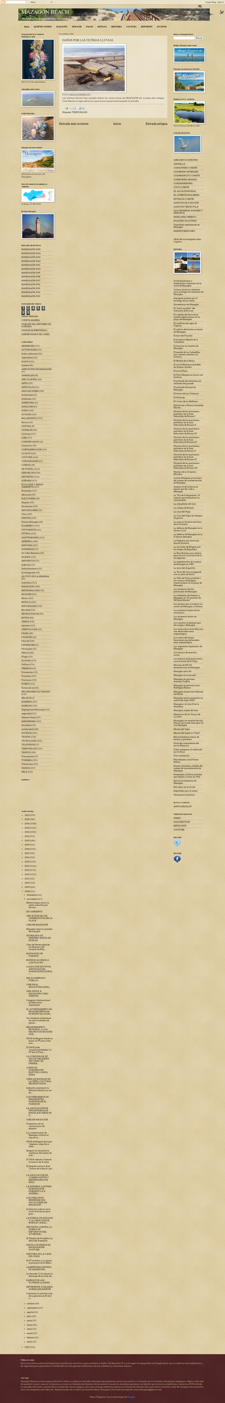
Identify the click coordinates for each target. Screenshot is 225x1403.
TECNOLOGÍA (29, 741)
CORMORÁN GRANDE (185, 179)
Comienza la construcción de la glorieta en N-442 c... (39, 1295)
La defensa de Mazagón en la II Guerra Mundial (188, 535)
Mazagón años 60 (182, 671)
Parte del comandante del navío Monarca (186, 744)
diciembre (32, 895)
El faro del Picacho (183, 336)
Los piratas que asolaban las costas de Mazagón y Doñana (188, 605)
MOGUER (77, 26)
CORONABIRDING (183, 183)
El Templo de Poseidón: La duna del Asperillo (39, 1239)
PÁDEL (25, 633)
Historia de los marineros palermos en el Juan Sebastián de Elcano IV (186, 439)
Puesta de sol (27, 688)
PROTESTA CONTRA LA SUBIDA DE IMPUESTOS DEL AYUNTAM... (39, 1230)
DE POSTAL (27, 469)
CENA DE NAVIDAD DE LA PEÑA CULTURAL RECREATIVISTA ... (38, 1081)
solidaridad (27, 729)
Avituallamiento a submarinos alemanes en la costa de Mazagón (187, 283)
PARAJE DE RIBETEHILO (34, 330)
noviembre (32, 899)
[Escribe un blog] (74, 108)
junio (30, 1320)
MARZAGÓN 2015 (30, 288)
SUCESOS (162, 26)
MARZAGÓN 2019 (30, 273)
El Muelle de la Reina (184, 361)
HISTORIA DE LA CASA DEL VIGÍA (39, 1255)
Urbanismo (27, 764)
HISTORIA (116, 26)
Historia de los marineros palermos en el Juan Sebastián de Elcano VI (186, 457)
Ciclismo (26, 434)
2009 (27, 887)
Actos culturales (29, 354)
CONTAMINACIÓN (31, 449)
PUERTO (25, 684)
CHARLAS (27, 430)
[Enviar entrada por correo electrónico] (66, 108)
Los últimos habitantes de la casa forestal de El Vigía (188, 660)
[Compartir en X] (77, 108)
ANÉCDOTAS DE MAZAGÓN (36, 369)
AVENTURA (27, 403)
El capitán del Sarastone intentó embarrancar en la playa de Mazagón (187, 316)
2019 (27, 845)
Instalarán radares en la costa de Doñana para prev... (38, 1211)
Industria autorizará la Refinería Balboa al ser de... (39, 1090)
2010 (27, 883)
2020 (27, 840)
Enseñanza (26, 506)
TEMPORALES (79, 112)
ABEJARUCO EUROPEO (186, 160)
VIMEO (177, 818)
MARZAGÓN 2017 (30, 280)
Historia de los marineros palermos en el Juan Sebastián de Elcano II (186, 422)
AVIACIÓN (27, 407)
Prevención (27, 672)
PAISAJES (26, 637)
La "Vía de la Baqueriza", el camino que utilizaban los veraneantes (187, 497)
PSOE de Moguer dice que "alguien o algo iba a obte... (39, 1144)
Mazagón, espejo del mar (186, 710)
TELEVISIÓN (28, 745)
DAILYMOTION (182, 822)
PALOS (89, 26)
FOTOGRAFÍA (29, 530)
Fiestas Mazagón (30, 522)
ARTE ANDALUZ (182, 806)
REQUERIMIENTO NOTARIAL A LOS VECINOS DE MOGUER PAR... (39, 1030)
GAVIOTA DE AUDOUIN (186, 203)
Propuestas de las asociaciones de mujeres (35, 1126)
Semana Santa (28, 717)
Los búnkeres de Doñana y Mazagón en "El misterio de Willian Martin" (187, 597)
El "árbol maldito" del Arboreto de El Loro (184, 309)
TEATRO (25, 737)
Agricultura (27, 357)
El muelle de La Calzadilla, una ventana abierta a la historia (187, 354)
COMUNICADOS (30, 442)
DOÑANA (102, 26)
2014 (27, 866)
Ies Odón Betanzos (30, 553)
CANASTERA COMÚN (185, 168)
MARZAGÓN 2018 (30, 276)
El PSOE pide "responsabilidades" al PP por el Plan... (38, 1049)
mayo (30, 1325)
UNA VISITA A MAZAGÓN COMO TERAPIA (37, 993)
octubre (31, 1303)
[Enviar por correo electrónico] (71, 108)
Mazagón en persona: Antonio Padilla (184, 680)
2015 (27, 862)
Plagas (24, 657)
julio (29, 1316)
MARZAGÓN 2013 (30, 296)
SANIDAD (26, 706)
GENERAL (26, 541)
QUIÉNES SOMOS (43, 26)
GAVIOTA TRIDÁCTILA (186, 207)
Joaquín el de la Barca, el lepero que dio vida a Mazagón (186, 489)
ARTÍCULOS (28, 387)
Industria (26, 565)
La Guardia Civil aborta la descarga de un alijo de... (39, 1275)
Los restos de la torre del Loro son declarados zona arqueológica (188, 631)
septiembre (33, 1308)
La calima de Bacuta (184, 508)
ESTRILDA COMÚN (184, 199)
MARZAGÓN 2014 (30, 292)
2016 (27, 857)
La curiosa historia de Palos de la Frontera (188, 523)
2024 (27, 823)
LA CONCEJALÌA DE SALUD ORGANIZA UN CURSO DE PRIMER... (37, 1060)
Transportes (27, 756)
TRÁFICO (26, 752)
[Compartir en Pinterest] (83, 108)
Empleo (25, 502)
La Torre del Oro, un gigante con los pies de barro (187, 573)
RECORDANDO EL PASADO (35, 692)
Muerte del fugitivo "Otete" (187, 733)
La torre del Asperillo (184, 568)
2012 (27, 874)
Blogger (131, 1397)
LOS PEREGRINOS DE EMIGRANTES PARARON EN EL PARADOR (37, 1100)
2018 (27, 849)
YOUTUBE (179, 830)
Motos (24, 598)
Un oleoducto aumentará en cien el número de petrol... (38, 1020)
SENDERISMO (28, 721)
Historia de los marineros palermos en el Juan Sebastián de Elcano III (186, 431)
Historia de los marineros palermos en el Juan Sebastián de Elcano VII (186, 465)
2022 (27, 832)
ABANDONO (28, 346)
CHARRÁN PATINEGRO (186, 172)
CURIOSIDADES (29, 461)
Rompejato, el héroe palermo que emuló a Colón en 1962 (188, 775)
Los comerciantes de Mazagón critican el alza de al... (37, 1135)
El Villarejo (179, 397)
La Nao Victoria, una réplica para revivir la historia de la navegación (188, 555)
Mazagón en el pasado (185, 675)
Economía (26, 491)
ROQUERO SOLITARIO (185, 221)
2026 (27, 815)
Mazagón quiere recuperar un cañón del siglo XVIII (188, 699)
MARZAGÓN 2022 (31, 261)
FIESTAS (26, 518)
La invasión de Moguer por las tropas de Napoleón (187, 548)
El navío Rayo (181, 371)
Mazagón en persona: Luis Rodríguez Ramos (187, 686)
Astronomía (27, 395)
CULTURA (131, 26)
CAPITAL (26, 426)
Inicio (26, 26)
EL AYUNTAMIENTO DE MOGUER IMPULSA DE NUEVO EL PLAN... (39, 1011)
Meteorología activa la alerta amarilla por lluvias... (37, 905)
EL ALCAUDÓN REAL (185, 191)
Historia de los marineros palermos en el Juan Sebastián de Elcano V (186, 448)
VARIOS (25, 768)
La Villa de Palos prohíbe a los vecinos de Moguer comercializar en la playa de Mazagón (188, 581)
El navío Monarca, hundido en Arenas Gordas (187, 365)
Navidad (25, 610)
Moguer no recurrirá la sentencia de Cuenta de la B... (39, 1153)
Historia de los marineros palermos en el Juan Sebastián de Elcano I (186, 413)
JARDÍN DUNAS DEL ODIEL (35, 334)
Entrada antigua (156, 123)
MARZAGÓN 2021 (30, 265)
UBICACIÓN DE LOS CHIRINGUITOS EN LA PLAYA (39, 918)
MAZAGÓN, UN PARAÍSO (34, 954)
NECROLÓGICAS (30, 614)
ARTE (24, 383)
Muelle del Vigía (182, 729)
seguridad (26, 713)
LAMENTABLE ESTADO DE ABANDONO (38, 1268)
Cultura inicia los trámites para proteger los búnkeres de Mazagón (188, 292)
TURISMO (26, 760)
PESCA (25, 653)
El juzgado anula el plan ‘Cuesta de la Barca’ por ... (39, 1168)
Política (25, 664)
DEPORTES (146, 26)
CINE (24, 438)
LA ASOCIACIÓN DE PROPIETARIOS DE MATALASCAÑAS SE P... (39, 1111)
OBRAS (25, 621)
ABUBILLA (179, 164)
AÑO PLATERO (29, 379)
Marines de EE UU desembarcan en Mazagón (187, 666)
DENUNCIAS (28, 473)
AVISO (24, 410)
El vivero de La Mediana (186, 401)
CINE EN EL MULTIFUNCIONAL (38, 985)
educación (26, 495)
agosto (30, 1312)
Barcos (24, 422)
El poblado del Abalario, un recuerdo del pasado (187, 382)
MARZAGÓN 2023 (30, 257)
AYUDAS (26, 414)
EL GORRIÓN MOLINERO (187, 195)
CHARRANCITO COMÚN (187, 175)
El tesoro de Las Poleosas (186, 393)
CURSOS (25, 465)
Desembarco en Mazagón (186, 304)
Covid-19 (25, 453)
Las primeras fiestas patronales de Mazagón (185, 590)
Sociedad (26, 725)
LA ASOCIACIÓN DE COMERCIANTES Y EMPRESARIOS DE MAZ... (37, 1178)
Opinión (25, 625)
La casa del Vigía (182, 512)
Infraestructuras (29, 569)
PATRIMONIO (28, 645)
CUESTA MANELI (30, 320)
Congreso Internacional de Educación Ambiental (38, 1002)
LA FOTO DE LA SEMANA (35, 576)
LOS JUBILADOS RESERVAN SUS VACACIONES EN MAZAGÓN (36, 1201)
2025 (27, 819)
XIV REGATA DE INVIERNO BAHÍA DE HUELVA (38, 938)
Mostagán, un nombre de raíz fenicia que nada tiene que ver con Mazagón (189, 723)
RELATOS (26, 698)
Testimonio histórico (184, 795)
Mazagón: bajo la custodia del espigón (39, 930)
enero (30, 1342)
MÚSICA (26, 602)
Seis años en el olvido (184, 787)
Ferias (24, 514)
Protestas (26, 676)
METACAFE (180, 826)
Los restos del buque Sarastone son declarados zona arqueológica (186, 640)
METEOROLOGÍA (30, 590)
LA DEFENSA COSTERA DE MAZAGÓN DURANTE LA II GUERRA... (39, 1190)
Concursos (26, 445)
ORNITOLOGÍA (29, 629)
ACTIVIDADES (29, 350)
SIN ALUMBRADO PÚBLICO (35, 979)
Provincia (26, 680)
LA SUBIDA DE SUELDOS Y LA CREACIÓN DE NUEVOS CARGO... (39, 1220)
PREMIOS (26, 668)
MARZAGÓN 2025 (31, 249)
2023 (27, 828)
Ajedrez (25, 365)
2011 (27, 879)
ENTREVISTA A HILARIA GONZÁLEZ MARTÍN (39, 1288)
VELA (24, 772)
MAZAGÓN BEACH (45, 11)
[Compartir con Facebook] (80, 108)
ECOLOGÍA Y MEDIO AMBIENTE (32, 485)
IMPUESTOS (28, 561)
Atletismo (26, 399)
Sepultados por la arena (186, 791)
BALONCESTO (29, 418)
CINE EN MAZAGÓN (37, 925)
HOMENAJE (27, 549)
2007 (27, 1347)
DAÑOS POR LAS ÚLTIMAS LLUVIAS (38, 1281)
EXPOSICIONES (29, 510)
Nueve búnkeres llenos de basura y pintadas (186, 738)
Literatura (26, 583)
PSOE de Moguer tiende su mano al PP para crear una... (39, 1040)
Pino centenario (182, 756)
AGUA (24, 361)
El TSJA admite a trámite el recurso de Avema (39, 1160)
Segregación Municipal (33, 709)
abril (29, 1329)
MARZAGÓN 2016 (30, 284)
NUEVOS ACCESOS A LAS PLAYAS (37, 961)
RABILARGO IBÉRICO (185, 217)
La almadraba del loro (185, 504)
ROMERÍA (26, 702)
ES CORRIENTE (34, 911)
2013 (27, 870)
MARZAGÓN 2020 (31, 269)
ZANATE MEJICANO (184, 231)
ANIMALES (27, 375)
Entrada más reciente (74, 123)
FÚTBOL (25, 533)
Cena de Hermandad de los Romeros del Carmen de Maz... (38, 947)
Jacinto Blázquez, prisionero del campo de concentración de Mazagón (188, 480)
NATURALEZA (29, 606)
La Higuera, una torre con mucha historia (186, 541)
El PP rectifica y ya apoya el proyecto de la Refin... (39, 1261)
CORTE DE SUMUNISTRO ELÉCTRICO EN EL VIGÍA (37, 1071)
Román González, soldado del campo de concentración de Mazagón (188, 768)
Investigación (28, 572)
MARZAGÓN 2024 (31, 253)
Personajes (26, 649)
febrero (31, 1337)
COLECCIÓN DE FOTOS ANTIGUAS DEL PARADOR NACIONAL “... (39, 970)
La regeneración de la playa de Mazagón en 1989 (187, 563)
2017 (27, 853)
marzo (30, 1333)
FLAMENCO (27, 526)
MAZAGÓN (61, 26)
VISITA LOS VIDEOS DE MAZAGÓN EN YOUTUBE (38, 1247)
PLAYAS (26, 660)
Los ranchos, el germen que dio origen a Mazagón (187, 624)
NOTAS (25, 618)
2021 (27, 836)
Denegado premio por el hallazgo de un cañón (186, 299)
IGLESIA (26, 557)
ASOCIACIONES (30, 391)
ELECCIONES (28, 498)
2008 (27, 891)
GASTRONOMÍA (30, 537)
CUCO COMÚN (181, 187)
